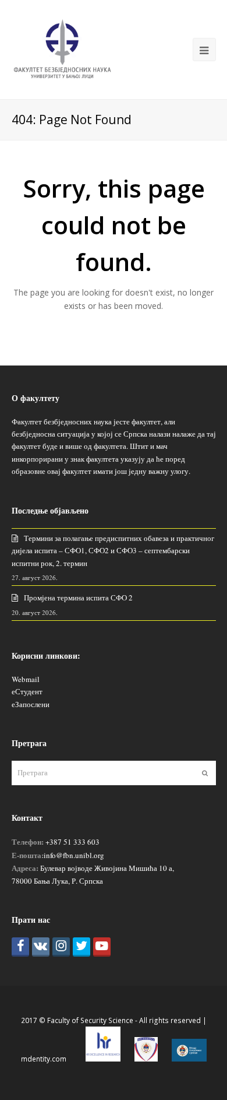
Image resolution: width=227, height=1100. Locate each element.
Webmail (26, 679)
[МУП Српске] (146, 1059)
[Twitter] (81, 947)
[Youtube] (102, 947)
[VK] (40, 947)
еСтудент (27, 691)
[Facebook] (20, 947)
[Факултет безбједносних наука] (62, 48)
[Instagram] (61, 947)
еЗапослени (30, 704)
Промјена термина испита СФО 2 (78, 597)
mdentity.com (43, 1059)
